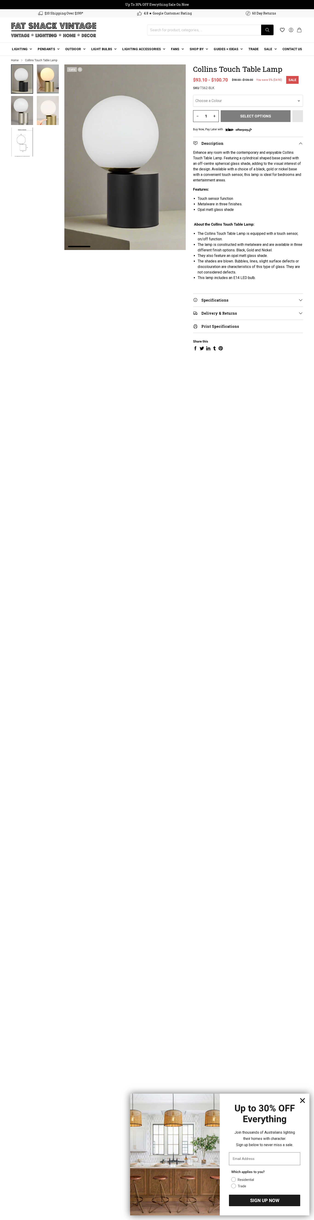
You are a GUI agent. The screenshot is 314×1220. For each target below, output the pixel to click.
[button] (299, 30)
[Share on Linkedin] (208, 348)
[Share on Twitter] (202, 348)
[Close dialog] (302, 1100)
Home (15, 60)
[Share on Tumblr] (214, 348)
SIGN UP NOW (264, 1200)
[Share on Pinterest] (220, 348)
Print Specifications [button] (220, 326)
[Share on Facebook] (195, 348)
